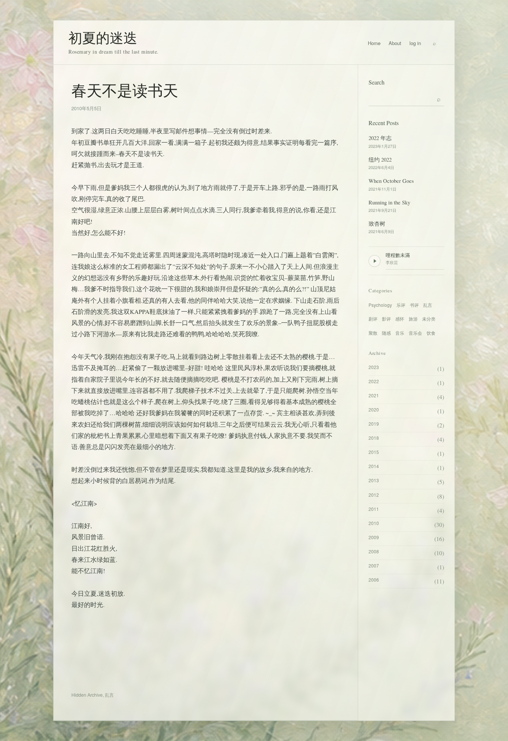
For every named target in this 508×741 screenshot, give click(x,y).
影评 (386, 318)
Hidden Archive (87, 694)
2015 (374, 452)
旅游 (413, 318)
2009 (374, 537)
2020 (374, 409)
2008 (374, 551)
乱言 (109, 694)
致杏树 (377, 223)
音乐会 (415, 333)
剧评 (373, 318)
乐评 (400, 305)
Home (374, 43)
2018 (374, 438)
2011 (374, 509)
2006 (374, 579)
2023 (374, 367)
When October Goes (391, 180)
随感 (386, 333)
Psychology (380, 305)
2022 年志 (380, 137)
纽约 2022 (380, 159)
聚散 (373, 333)
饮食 (431, 333)
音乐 (399, 333)
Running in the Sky (389, 202)
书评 (414, 305)
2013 (374, 480)
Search (377, 82)
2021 (374, 395)
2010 (374, 523)
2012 (374, 495)
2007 (374, 565)
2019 (374, 423)
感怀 (399, 318)
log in (415, 43)
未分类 (428, 318)
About (395, 43)
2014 (374, 466)
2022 (374, 381)
